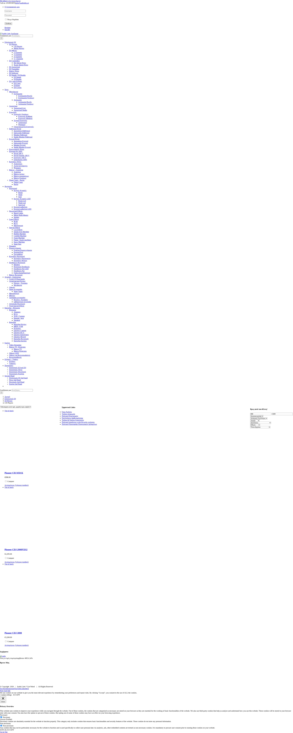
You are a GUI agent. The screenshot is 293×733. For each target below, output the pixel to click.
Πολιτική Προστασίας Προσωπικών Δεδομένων (79, 424)
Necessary (6, 717)
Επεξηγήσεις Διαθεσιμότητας (72, 418)
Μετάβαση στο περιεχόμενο (10, 1)
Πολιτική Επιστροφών (70, 416)
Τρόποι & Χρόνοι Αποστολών (73, 420)
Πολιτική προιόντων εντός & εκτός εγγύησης (78, 422)
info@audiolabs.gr (22, 3)
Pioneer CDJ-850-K (14, 473)
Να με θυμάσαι (13, 19)
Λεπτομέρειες (10, 485)
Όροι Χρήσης (67, 412)
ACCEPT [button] (16, 695)
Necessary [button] (3, 715)
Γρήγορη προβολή (21, 485)
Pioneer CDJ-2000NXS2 (16, 549)
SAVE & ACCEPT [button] (7, 730)
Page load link (5, 691)
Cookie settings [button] (6, 695)
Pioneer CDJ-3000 (13, 633)
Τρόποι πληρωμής (68, 414)
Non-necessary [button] (5, 723)
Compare (10, 481)
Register (8, 28)
